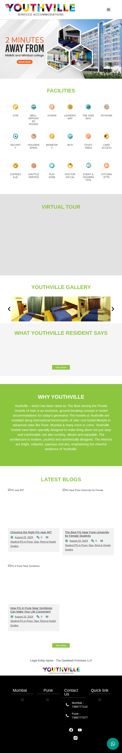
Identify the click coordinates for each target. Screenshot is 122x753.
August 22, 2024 (24, 537)
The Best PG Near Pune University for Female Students (87, 534)
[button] (108, 9)
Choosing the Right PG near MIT (31, 532)
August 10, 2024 (24, 616)
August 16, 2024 (78, 541)
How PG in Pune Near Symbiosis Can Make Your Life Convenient (31, 609)
